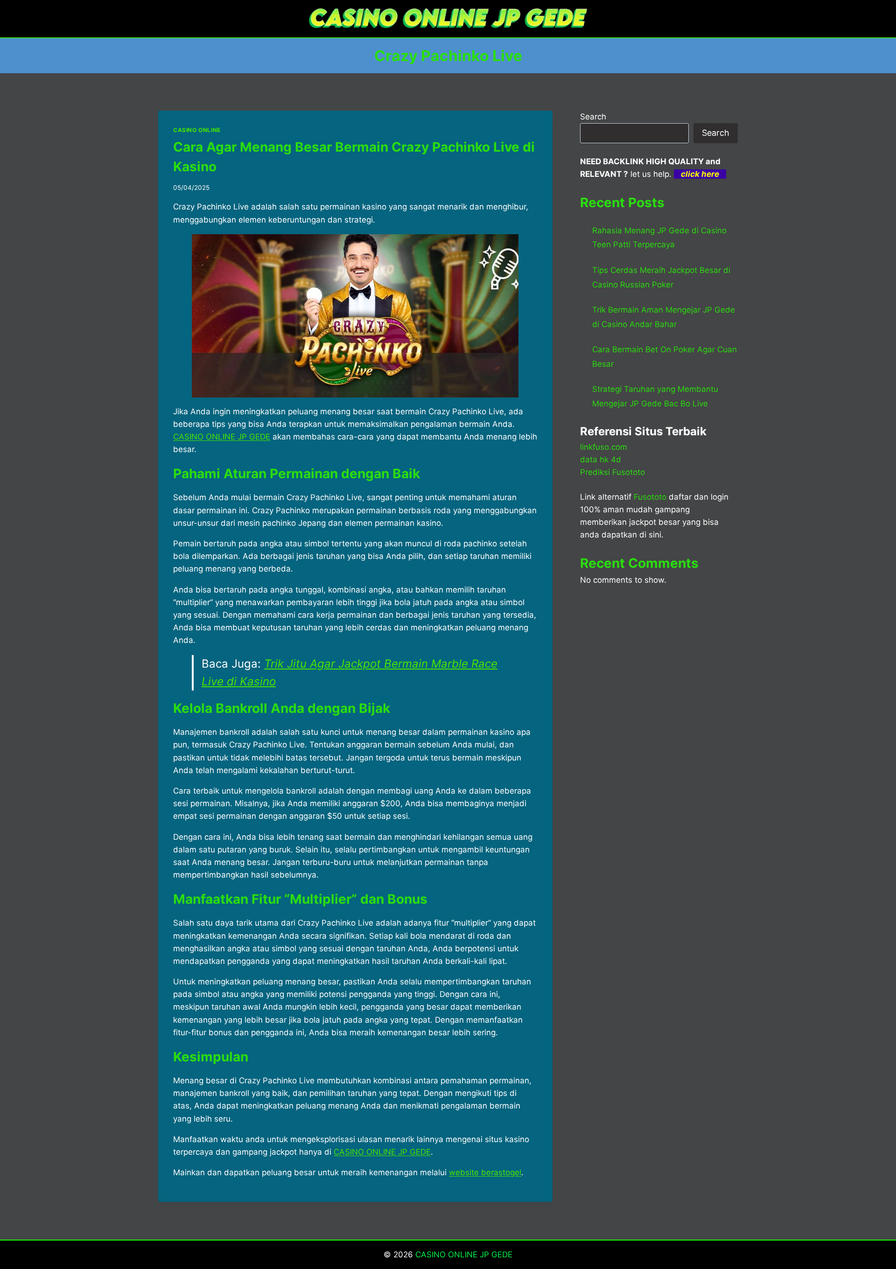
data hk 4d (600, 459)
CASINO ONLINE (197, 129)
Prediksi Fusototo (612, 472)
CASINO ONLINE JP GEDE (463, 1254)
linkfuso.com (603, 447)
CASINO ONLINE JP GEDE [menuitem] (221, 436)
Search (593, 116)
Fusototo (650, 497)
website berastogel (485, 1172)
